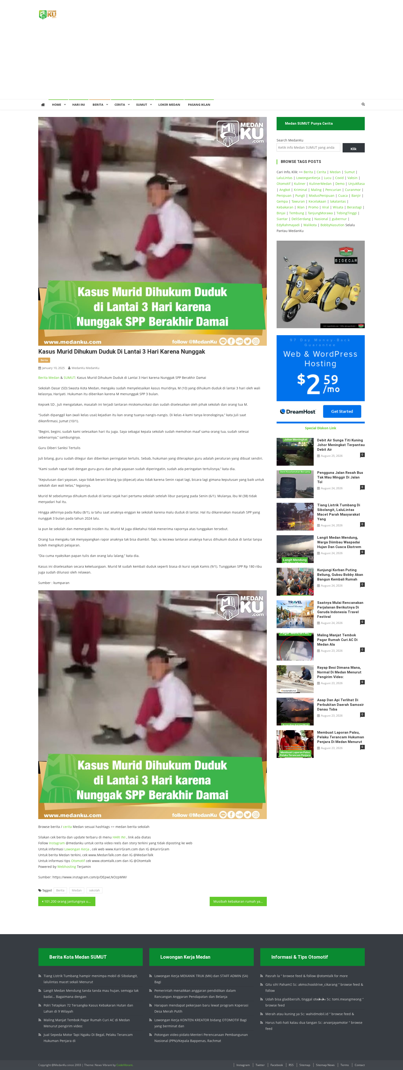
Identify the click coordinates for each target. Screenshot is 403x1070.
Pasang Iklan (199, 104)
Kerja (85, 849)
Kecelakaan (317, 201)
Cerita (120, 104)
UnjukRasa (356, 183)
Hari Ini (78, 104)
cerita (67, 826)
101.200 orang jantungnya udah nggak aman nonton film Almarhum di (69, 901)
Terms (344, 1065)
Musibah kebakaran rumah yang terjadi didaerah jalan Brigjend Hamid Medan (240, 901)
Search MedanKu (290, 140)
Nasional (321, 219)
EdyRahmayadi (288, 225)
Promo (313, 207)
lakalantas (338, 201)
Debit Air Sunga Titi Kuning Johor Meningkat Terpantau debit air (341, 445)
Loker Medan (169, 104)
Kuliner (300, 183)
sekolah (94, 890)
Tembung (296, 213)
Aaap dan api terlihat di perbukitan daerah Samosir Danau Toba (340, 704)
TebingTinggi (347, 213)
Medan (54, 377)
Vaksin (352, 178)
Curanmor (353, 189)
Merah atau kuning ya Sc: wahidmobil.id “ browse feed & (309, 1014)
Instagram (57, 843)
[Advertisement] (201, 64)
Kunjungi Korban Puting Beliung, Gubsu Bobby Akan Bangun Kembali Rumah (340, 574)
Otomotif (78, 861)
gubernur (339, 219)
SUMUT (141, 104)
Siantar (282, 219)
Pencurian (333, 189)
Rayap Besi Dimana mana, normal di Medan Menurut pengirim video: (339, 672)
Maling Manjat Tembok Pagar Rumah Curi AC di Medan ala (337, 640)
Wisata (338, 207)
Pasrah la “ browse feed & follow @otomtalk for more (306, 976)
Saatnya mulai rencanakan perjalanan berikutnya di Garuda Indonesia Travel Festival (340, 610)
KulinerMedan (320, 183)
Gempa (282, 201)
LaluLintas (284, 178)
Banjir (356, 195)
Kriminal (300, 189)
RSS (291, 1065)
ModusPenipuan (321, 195)
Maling (316, 189)
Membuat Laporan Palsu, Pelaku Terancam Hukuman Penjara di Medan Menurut (340, 737)
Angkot (284, 189)
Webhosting (66, 866)
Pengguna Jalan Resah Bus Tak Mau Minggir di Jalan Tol (340, 477)
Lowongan (72, 849)
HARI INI (119, 837)
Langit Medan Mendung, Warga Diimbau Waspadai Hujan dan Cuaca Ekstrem (339, 542)
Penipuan (284, 195)
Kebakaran (285, 207)
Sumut (349, 172)
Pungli (300, 195)
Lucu (327, 178)
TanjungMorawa (320, 213)
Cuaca (343, 195)
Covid (339, 178)
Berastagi (354, 207)
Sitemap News (325, 1065)
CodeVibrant (124, 1065)
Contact (360, 1065)
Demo (339, 183)
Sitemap (304, 1065)
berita (44, 360)
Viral (325, 207)
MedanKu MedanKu (85, 368)
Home (56, 104)
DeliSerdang (301, 219)
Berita (98, 104)
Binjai (281, 213)
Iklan (301, 207)
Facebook (277, 1065)
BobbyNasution (332, 225)
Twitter (260, 1065)
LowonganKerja (308, 178)
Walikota (310, 225)
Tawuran (298, 201)
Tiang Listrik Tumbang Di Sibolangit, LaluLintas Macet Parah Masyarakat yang (338, 512)
